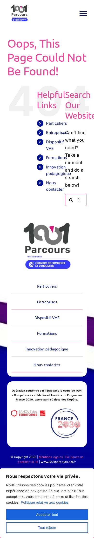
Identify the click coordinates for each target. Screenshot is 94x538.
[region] (47, 503)
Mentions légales (51, 457)
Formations (56, 157)
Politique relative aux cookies (44, 502)
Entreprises (56, 132)
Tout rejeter (47, 527)
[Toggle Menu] (83, 13)
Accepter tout (47, 514)
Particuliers (56, 123)
